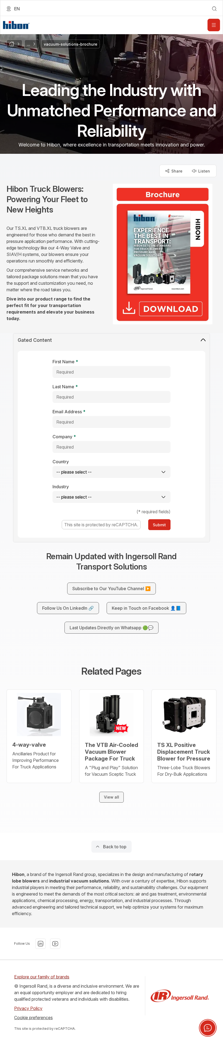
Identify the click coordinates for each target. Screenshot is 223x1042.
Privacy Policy (28, 1008)
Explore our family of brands (41, 977)
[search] (214, 8)
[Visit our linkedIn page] (40, 943)
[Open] (213, 25)
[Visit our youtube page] (55, 943)
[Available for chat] (207, 1027)
